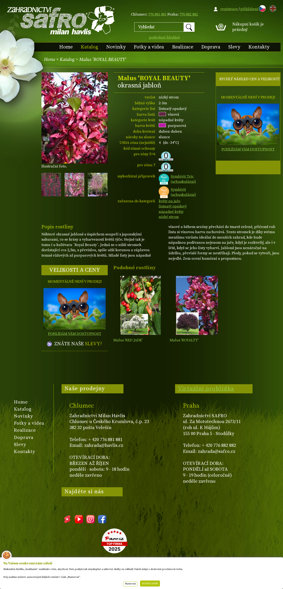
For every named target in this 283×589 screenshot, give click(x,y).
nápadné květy (171, 211)
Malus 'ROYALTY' (184, 340)
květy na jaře (169, 201)
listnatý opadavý (173, 206)
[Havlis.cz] (61, 20)
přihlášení (249, 9)
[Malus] (140, 305)
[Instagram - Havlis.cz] (90, 522)
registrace (229, 9)
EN (272, 7)
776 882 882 (188, 14)
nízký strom (169, 217)
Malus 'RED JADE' (128, 340)
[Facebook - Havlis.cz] (102, 522)
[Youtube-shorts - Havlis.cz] (67, 522)
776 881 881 (157, 14)
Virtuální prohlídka (206, 388)
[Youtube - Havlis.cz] (79, 522)
